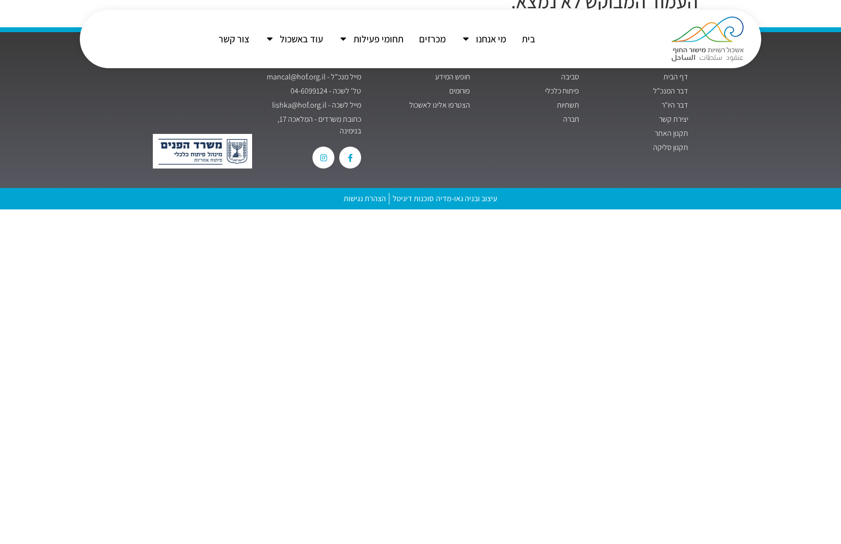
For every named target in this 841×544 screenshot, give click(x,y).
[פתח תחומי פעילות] (343, 39)
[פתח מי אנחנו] (466, 39)
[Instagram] (323, 158)
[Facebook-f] (350, 158)
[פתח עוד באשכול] (270, 39)
